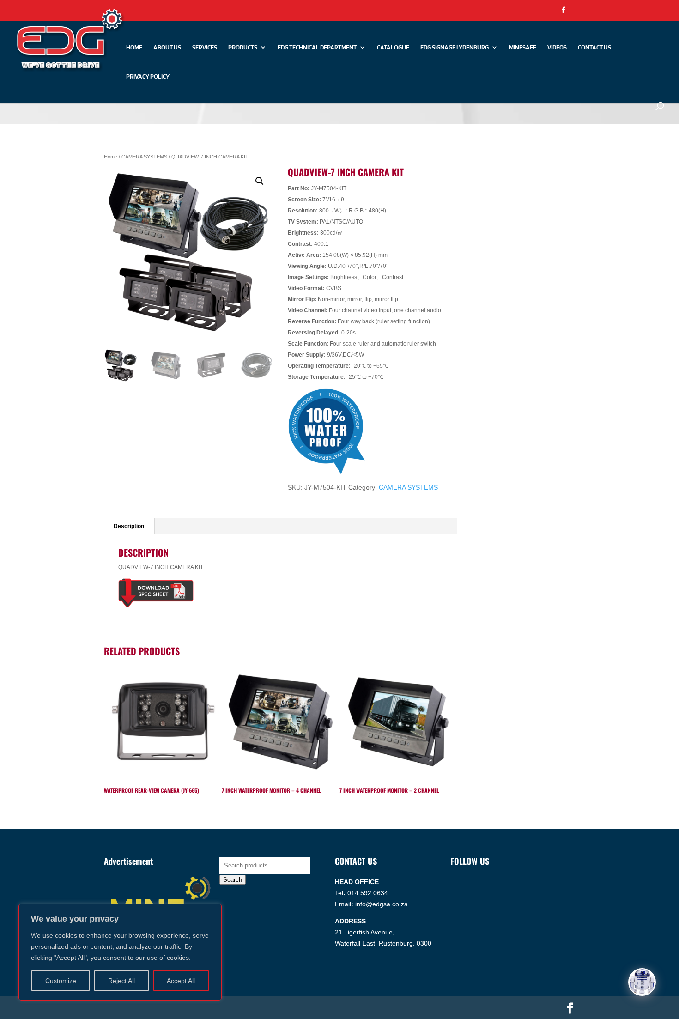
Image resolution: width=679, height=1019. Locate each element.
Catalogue (393, 47)
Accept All (181, 980)
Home (134, 47)
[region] (120, 952)
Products (242, 47)
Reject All (121, 980)
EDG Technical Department (317, 47)
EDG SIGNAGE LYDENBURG (454, 47)
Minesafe (522, 47)
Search (232, 879)
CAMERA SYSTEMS (144, 156)
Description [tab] (129, 526)
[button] (259, 181)
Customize (60, 980)
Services (204, 47)
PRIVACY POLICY (148, 76)
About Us (167, 47)
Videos (557, 47)
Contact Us (594, 47)
